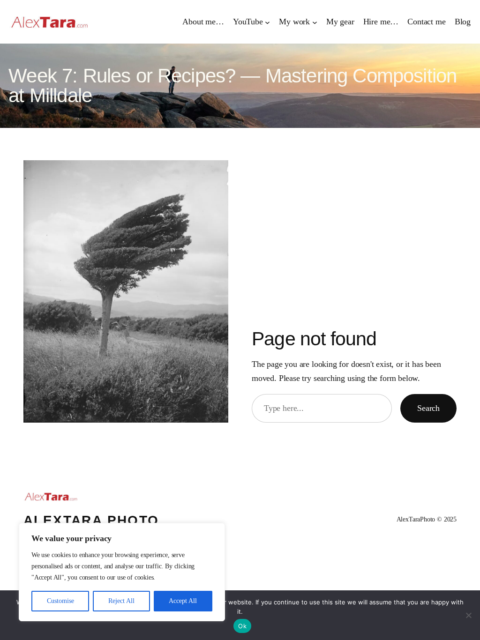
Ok (242, 626)
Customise (60, 600)
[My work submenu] (314, 21)
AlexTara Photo (91, 520)
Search (428, 408)
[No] (468, 615)
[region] (122, 572)
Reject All (121, 600)
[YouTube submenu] (267, 21)
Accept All (183, 600)
